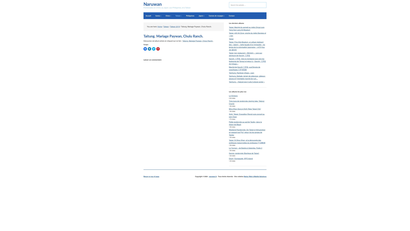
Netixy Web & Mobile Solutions (255, 176)
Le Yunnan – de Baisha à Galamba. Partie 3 (245, 148)
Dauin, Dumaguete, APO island (241, 158)
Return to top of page (151, 176)
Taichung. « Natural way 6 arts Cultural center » (247, 82)
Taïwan (178, 16)
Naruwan (153, 4)
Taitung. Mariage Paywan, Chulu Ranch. (197, 41)
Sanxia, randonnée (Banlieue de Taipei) (244, 153)
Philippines (190, 16)
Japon (201, 16)
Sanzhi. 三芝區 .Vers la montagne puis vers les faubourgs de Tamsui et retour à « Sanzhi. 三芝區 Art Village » (247, 61)
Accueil (148, 16)
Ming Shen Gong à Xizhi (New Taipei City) (245, 109)
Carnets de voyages (217, 16)
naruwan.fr (213, 176)
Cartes (158, 16)
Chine (168, 16)
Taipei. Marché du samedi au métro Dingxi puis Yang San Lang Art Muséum (246, 28)
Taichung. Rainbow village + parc (241, 73)
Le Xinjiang (233, 96)
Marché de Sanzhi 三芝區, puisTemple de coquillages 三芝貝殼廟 (244, 68)
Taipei (231, 39)
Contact (232, 16)
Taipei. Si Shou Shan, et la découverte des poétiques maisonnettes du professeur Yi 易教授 (247, 141)
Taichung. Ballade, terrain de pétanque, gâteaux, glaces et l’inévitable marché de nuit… (247, 77)
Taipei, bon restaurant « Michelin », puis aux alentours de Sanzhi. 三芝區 (245, 54)
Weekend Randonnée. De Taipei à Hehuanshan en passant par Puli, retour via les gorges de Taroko (247, 132)
